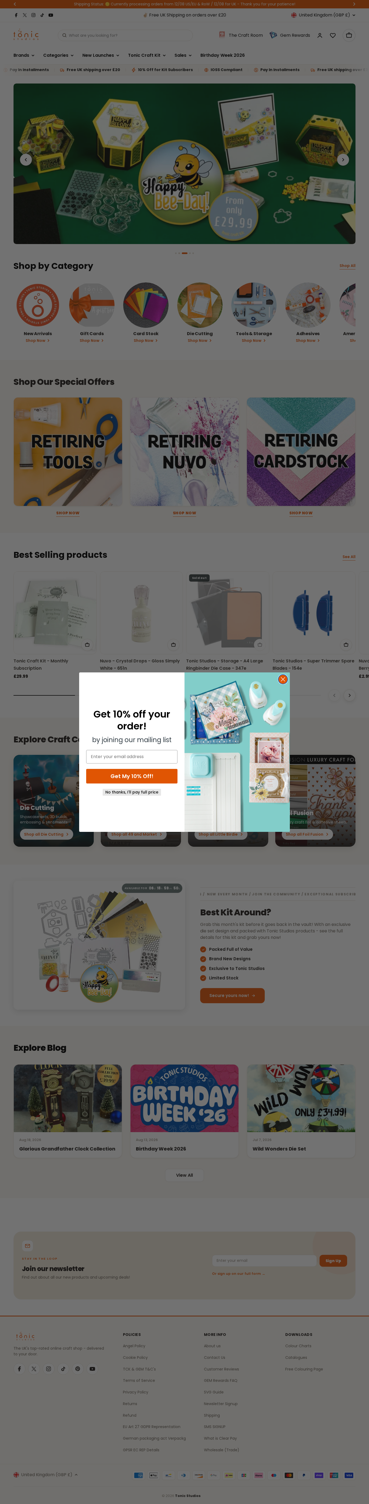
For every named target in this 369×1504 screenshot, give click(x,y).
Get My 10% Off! (131, 776)
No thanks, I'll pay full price (131, 792)
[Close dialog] (283, 679)
